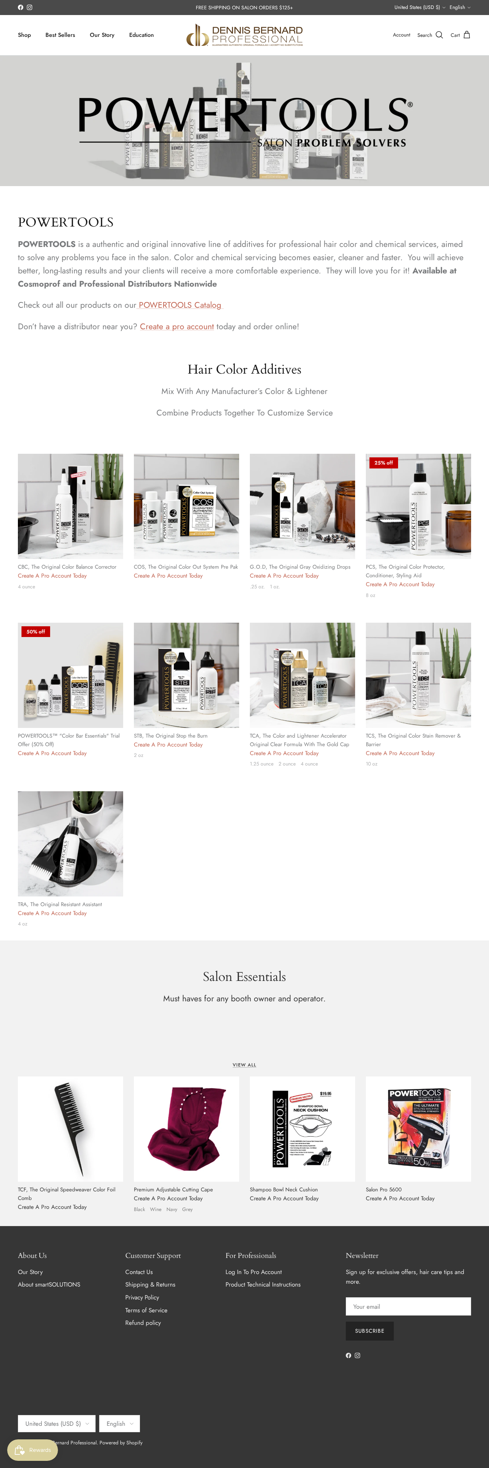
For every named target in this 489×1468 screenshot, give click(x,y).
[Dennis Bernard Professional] (244, 35)
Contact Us (139, 1272)
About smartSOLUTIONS (49, 1284)
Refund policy (143, 1322)
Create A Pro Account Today (52, 576)
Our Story (102, 35)
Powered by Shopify (121, 1442)
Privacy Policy (142, 1297)
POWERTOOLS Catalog (180, 305)
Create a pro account (177, 326)
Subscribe (369, 1331)
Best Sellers (60, 35)
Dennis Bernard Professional (66, 1442)
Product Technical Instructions (263, 1284)
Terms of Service (146, 1310)
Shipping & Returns (150, 1284)
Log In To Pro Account (254, 1272)
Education (141, 35)
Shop (24, 35)
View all (244, 1064)
